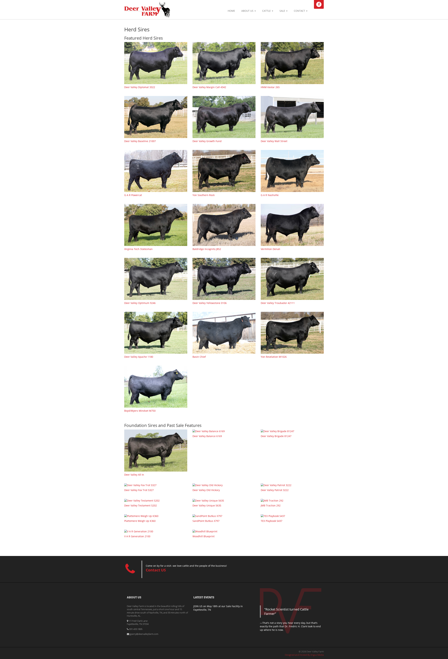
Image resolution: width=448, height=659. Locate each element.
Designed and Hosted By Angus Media (304, 654)
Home (231, 10)
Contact (300, 10)
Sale (282, 10)
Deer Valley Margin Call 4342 (209, 87)
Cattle (266, 10)
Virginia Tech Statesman (138, 249)
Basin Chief (199, 356)
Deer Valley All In (134, 474)
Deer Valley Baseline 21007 (140, 141)
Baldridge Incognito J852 (206, 249)
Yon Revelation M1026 (274, 356)
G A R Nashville (270, 195)
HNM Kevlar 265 (270, 87)
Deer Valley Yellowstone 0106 (209, 303)
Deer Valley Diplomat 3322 (139, 87)
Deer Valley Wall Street (274, 141)
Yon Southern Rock (203, 195)
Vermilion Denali (270, 249)
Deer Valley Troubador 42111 (278, 303)
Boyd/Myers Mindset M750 (140, 410)
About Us (247, 10)
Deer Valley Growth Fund (207, 141)
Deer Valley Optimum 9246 (140, 303)
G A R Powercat (133, 195)
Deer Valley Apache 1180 (138, 356)
